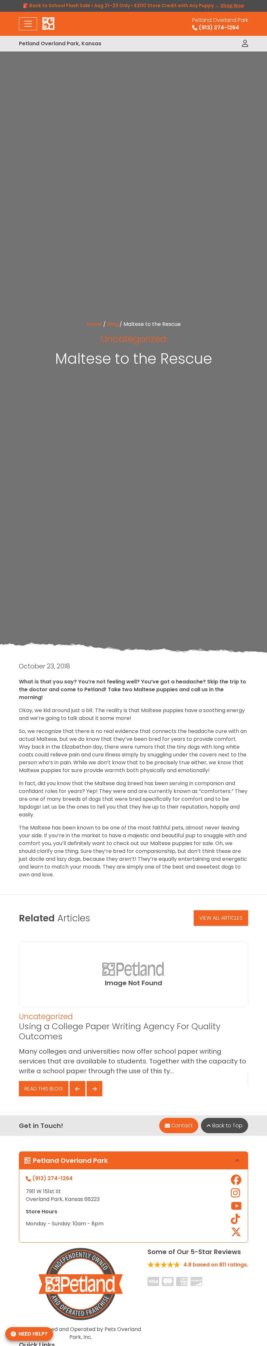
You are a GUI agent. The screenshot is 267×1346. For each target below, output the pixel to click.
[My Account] (245, 43)
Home (94, 324)
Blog (112, 324)
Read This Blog (43, 1088)
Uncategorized (133, 338)
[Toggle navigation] (28, 23)
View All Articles (221, 918)
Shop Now (232, 5)
